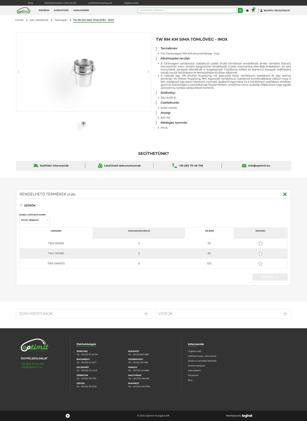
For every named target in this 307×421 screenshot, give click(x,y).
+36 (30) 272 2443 (89, 370)
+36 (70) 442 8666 (140, 370)
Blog (30, 3)
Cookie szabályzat (196, 365)
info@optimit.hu (259, 165)
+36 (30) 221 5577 (88, 362)
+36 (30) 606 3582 (140, 354)
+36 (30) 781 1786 (140, 362)
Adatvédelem (194, 370)
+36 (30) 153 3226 (88, 386)
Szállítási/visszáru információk (202, 356)
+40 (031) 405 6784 (141, 386)
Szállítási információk (54, 165)
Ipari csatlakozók (39, 20)
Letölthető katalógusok (100, 3)
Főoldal (19, 20)
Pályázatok (193, 375)
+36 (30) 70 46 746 (191, 165)
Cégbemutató (131, 3)
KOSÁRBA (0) (270, 276)
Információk (196, 344)
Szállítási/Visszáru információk (60, 3)
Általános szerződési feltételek (202, 361)
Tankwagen (60, 20)
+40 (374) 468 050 (140, 378)
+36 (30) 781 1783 (88, 378)
